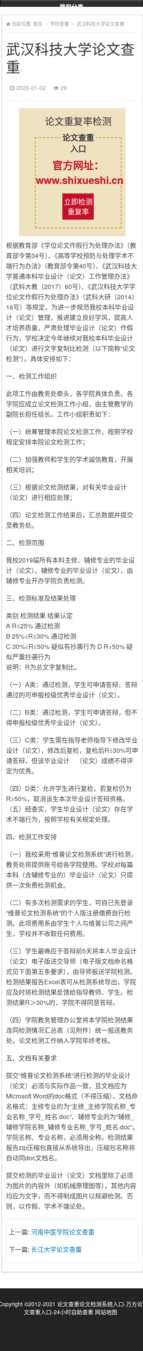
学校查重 (59, 24)
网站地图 (106, 1312)
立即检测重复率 (78, 206)
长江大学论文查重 (56, 1249)
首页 (38, 24)
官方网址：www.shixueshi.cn (78, 172)
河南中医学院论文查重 (63, 1231)
